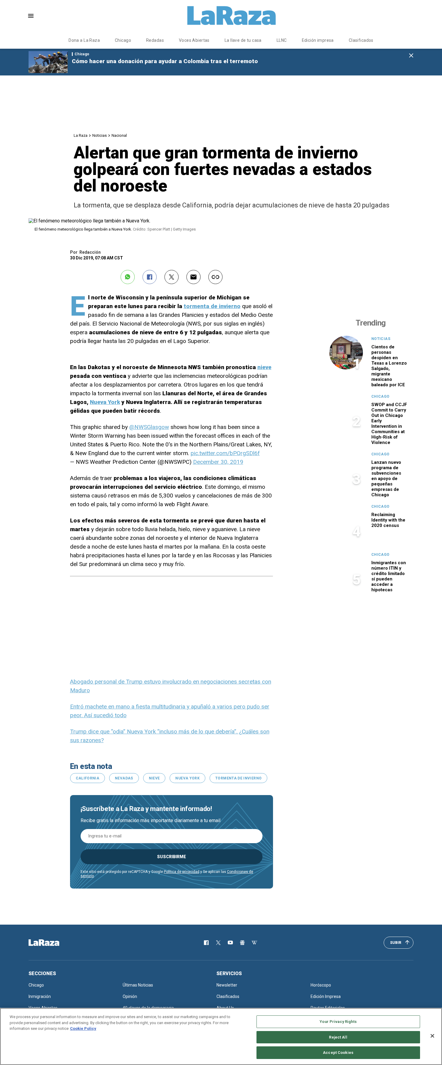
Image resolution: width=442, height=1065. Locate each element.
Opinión (130, 996)
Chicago (123, 40)
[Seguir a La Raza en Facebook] (206, 943)
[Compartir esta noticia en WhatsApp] (128, 277)
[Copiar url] (215, 277)
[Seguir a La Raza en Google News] (242, 943)
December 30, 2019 (218, 461)
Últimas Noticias (138, 985)
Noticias (99, 135)
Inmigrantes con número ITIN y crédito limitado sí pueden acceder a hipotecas (388, 576)
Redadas (155, 40)
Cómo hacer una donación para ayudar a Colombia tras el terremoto (165, 61)
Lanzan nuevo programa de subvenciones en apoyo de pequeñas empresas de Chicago (386, 478)
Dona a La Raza (84, 40)
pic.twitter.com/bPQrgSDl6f (225, 453)
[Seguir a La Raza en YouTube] (230, 943)
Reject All (338, 1037)
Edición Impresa (326, 996)
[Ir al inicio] (53, 943)
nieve (264, 367)
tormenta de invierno (212, 306)
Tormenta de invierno (238, 778)
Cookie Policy (83, 1028)
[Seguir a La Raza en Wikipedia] (254, 943)
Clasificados (361, 40)
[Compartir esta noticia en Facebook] (150, 277)
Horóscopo (321, 985)
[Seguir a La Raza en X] (218, 943)
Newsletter (226, 985)
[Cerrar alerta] (411, 56)
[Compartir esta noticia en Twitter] (171, 277)
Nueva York (105, 402)
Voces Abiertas (194, 40)
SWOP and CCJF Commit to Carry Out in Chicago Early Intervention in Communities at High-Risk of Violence (389, 423)
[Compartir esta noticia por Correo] (193, 277)
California (88, 778)
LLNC (282, 40)
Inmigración (40, 996)
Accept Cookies (338, 1052)
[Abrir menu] (31, 16)
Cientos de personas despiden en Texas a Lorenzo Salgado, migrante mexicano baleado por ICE (389, 365)
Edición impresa (318, 40)
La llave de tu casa (243, 40)
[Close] (432, 1035)
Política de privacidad (181, 872)
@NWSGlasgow (149, 427)
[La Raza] (231, 15)
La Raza (80, 135)
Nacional (119, 135)
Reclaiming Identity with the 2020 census (388, 520)
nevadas (124, 778)
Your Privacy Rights (338, 1021)
